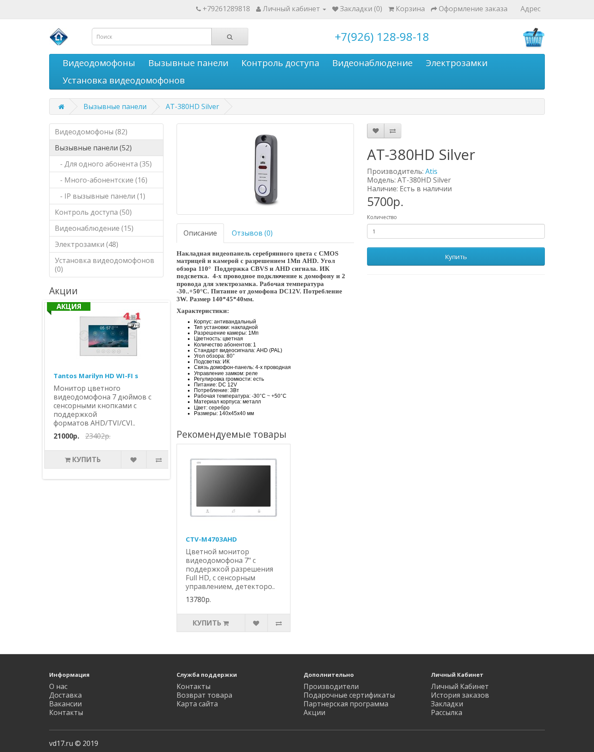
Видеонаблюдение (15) (94, 228)
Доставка (65, 695)
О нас (58, 686)
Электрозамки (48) (86, 244)
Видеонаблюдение (372, 63)
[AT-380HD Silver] (265, 169)
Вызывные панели (188, 63)
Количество (382, 217)
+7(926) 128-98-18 (382, 36)
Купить (456, 256)
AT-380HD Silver (192, 106)
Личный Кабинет (460, 686)
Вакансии (65, 704)
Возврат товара (204, 695)
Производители (331, 686)
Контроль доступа (280, 63)
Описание (200, 233)
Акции (314, 712)
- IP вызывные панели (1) (100, 196)
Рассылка (446, 712)
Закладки (447, 704)
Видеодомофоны (99, 63)
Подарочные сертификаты (349, 695)
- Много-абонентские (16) (101, 180)
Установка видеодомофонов (124, 80)
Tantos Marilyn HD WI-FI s (95, 375)
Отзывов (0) (252, 233)
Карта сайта (197, 704)
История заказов (460, 695)
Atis (431, 171)
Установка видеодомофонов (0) (104, 265)
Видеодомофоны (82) (91, 131)
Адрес (531, 8)
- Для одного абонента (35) (103, 164)
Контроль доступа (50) (93, 212)
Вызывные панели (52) (93, 148)
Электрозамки (456, 63)
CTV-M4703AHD (211, 539)
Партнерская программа (346, 704)
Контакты (66, 712)
